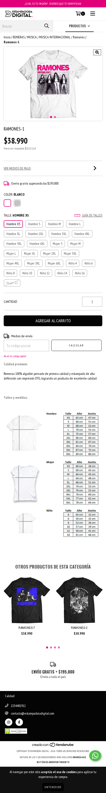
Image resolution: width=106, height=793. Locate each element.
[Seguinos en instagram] (8, 722)
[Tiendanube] (53, 746)
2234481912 (18, 706)
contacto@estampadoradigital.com (32, 713)
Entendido (53, 787)
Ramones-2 (79, 628)
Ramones (79, 37)
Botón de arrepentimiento (53, 762)
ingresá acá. (80, 757)
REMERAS (19, 37)
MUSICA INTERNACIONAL (55, 37)
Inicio (7, 37)
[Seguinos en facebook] (19, 722)
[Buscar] (47, 25)
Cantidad (10, 301)
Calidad (10, 696)
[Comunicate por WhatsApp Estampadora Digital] (95, 755)
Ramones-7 (26, 628)
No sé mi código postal (15, 356)
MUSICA (32, 37)
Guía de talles (91, 215)
